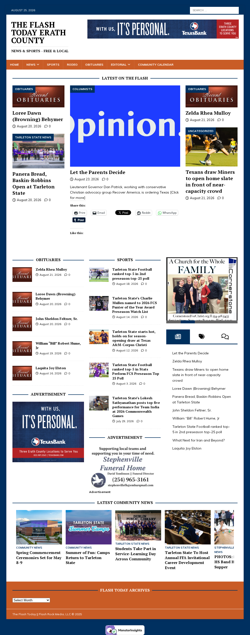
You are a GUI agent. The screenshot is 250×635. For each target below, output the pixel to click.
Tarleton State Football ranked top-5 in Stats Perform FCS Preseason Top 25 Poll (135, 371)
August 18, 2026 (127, 284)
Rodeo (72, 64)
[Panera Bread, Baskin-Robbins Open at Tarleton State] (38, 151)
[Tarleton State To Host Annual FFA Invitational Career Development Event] (188, 527)
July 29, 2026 (125, 421)
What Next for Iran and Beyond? (198, 443)
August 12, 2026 (127, 350)
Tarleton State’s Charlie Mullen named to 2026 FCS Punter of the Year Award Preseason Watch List (134, 305)
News (30, 64)
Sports (53, 64)
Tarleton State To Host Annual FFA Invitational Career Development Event (187, 560)
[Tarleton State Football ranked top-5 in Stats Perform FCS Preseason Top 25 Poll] (99, 370)
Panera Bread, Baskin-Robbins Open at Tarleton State (33, 183)
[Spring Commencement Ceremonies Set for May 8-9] (39, 527)
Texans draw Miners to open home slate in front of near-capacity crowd (210, 181)
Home (14, 64)
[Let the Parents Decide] (125, 125)
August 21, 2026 (202, 120)
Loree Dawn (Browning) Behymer (37, 116)
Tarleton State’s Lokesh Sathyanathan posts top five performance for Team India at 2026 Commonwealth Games (136, 407)
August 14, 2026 (127, 317)
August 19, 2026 (50, 353)
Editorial (118, 64)
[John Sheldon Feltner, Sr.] (22, 324)
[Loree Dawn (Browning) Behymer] (38, 96)
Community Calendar (155, 64)
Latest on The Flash (125, 78)
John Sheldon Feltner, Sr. (57, 318)
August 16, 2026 (50, 373)
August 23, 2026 (86, 179)
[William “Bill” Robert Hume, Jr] (22, 348)
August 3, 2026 (126, 383)
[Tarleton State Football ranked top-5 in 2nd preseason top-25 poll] (99, 274)
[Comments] (225, 340)
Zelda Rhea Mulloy (208, 113)
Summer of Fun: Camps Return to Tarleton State (88, 557)
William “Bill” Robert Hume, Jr (58, 345)
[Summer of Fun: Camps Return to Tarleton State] (89, 527)
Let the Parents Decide (97, 172)
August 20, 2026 (29, 126)
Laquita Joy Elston (51, 368)
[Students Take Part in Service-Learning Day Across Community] (138, 525)
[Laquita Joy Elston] (22, 373)
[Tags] (201, 340)
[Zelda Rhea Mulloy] (212, 96)
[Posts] (178, 340)
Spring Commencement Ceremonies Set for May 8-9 (38, 557)
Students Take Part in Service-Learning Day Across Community (135, 554)
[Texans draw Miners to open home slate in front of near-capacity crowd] (212, 146)
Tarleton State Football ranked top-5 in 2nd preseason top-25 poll (132, 273)
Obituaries (94, 64)
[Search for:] (214, 10)
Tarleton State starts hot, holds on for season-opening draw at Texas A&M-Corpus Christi (134, 338)
